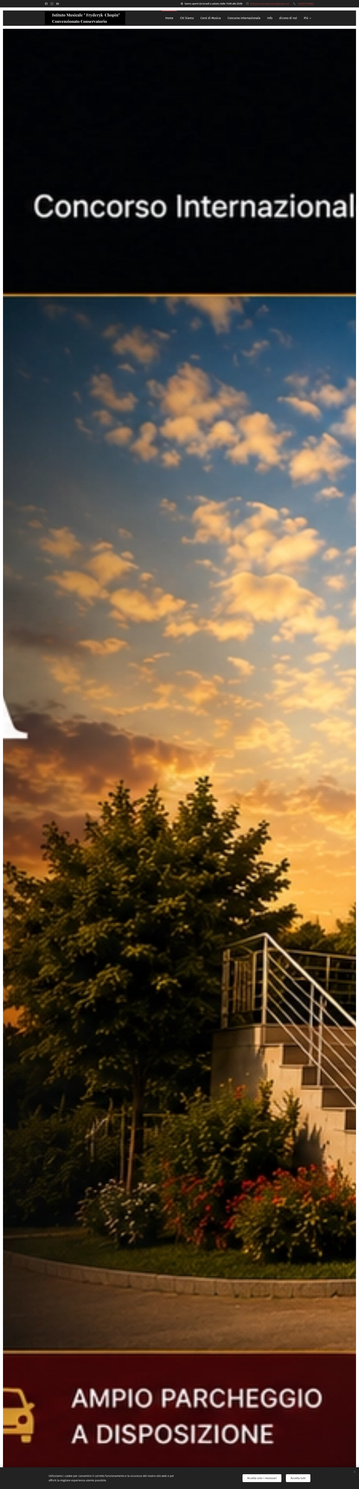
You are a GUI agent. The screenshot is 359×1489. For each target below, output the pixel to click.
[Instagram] (52, 4)
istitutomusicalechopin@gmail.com (269, 3)
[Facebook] (46, 4)
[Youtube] (57, 4)
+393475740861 (305, 3)
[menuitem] (169, 18)
